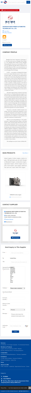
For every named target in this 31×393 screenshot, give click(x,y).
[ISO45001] (17, 270)
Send (15, 331)
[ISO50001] (17, 271)
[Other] (17, 281)
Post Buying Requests (18, 350)
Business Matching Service (7, 350)
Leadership (11, 366)
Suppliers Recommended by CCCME (9, 348)
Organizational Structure (20, 366)
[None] (17, 282)
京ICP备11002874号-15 (24, 391)
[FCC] (17, 278)
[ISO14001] (17, 268)
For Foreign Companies (12, 344)
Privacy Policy (4, 388)
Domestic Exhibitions (5, 360)
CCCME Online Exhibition (6, 358)
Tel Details (5, 376)
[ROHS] (17, 277)
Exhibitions (4, 356)
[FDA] (17, 274)
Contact (27, 366)
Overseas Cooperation (21, 354)
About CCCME (5, 364)
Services (3, 343)
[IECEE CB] (17, 272)
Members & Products (6, 347)
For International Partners (23, 344)
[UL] (17, 279)
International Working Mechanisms (8, 354)
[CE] (17, 275)
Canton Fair (13, 360)
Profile (2, 366)
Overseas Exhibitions (17, 358)
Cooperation (4, 352)
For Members (4, 344)
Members (20, 348)
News (2, 362)
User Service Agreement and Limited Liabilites (17, 388)
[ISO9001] (17, 267)
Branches (6, 366)
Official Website (8, 32)
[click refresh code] (26, 326)
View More (6, 31)
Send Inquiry (8, 45)
